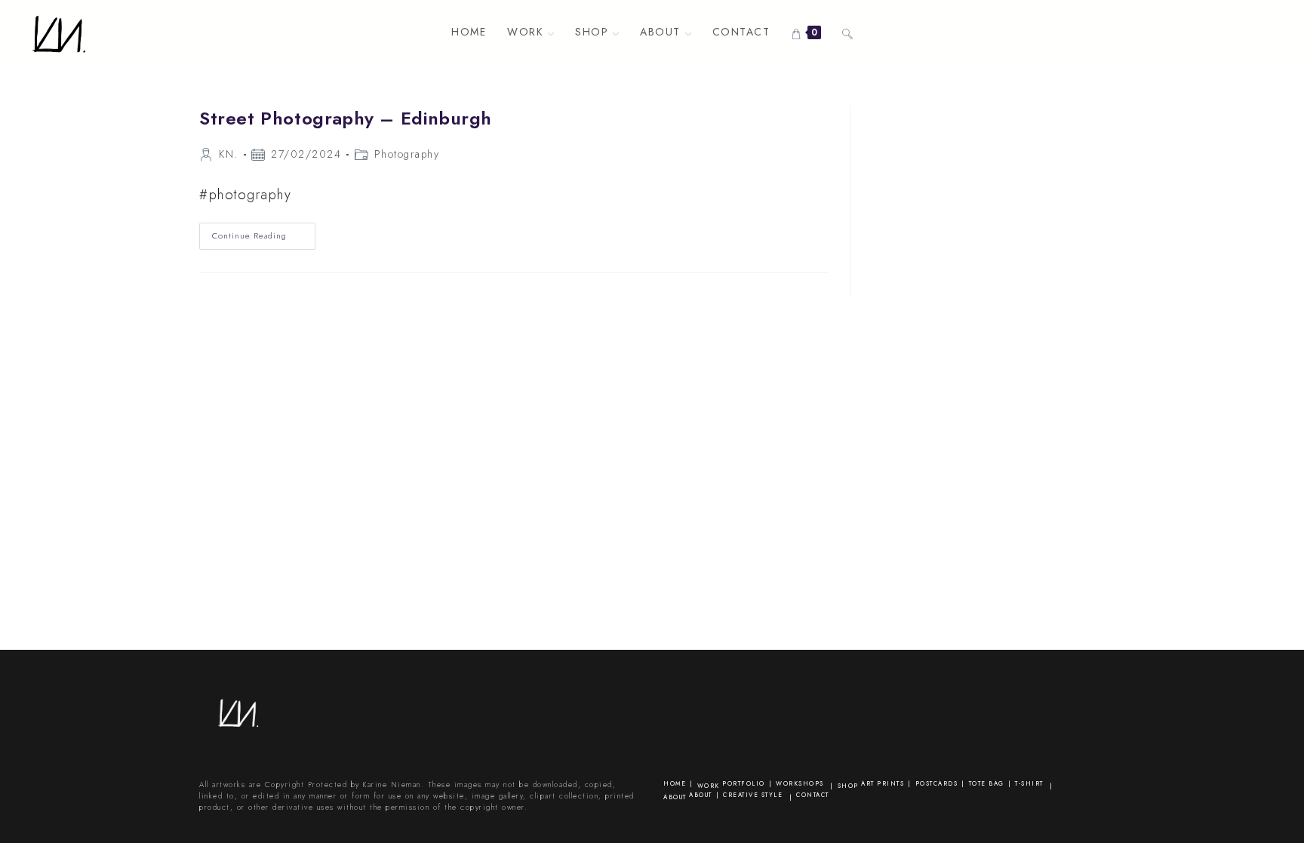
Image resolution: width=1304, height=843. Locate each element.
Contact (812, 794)
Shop (848, 785)
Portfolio (743, 783)
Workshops (800, 783)
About (675, 796)
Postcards (936, 783)
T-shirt (1029, 783)
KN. (228, 154)
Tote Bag (986, 783)
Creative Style (753, 794)
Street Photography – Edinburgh (345, 118)
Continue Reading (263, 239)
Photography (407, 154)
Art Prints (882, 783)
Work (708, 785)
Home (674, 783)
